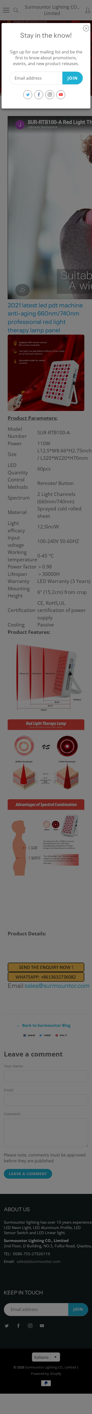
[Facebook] (38, 94)
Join (72, 78)
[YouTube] (60, 94)
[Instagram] (49, 94)
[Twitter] (27, 94)
